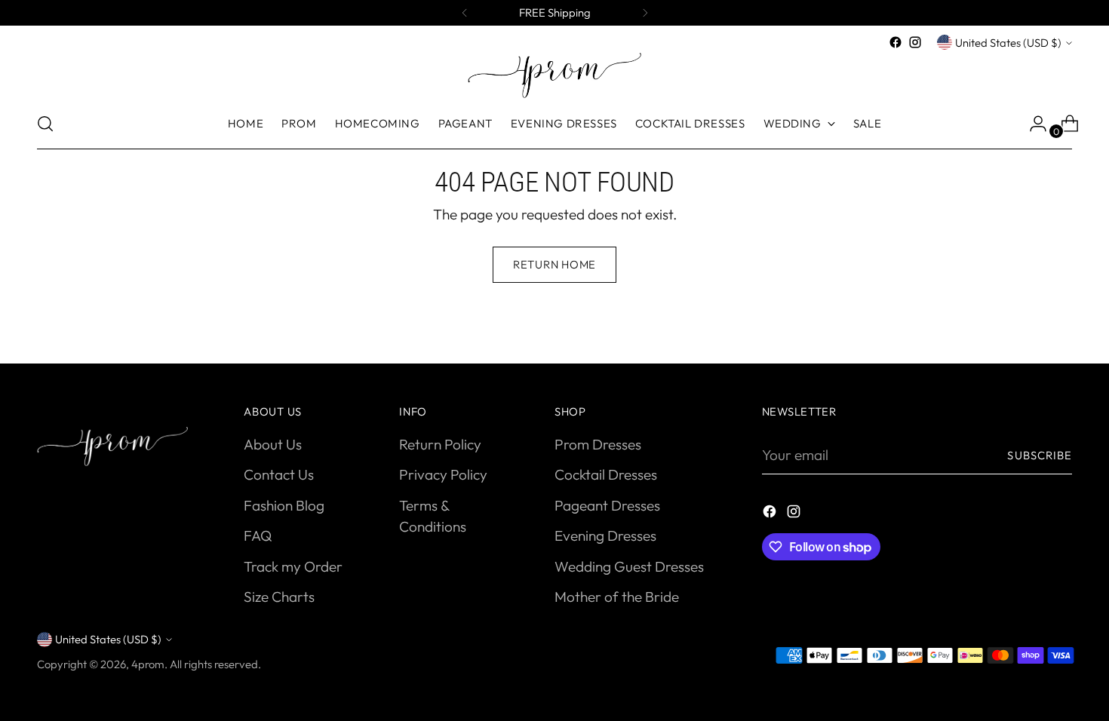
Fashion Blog (284, 505)
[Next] (645, 13)
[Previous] (464, 13)
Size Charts (279, 597)
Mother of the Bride (616, 597)
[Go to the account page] (1032, 124)
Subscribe (1039, 455)
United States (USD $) (1008, 42)
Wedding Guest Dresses (629, 566)
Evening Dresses (605, 535)
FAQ (258, 535)
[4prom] (554, 75)
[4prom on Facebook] (895, 42)
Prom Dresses (597, 444)
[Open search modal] (45, 124)
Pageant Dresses (607, 505)
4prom (147, 664)
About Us (273, 444)
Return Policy (440, 444)
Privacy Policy (443, 474)
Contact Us (279, 474)
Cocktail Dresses (605, 474)
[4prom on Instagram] (915, 42)
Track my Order (293, 566)
